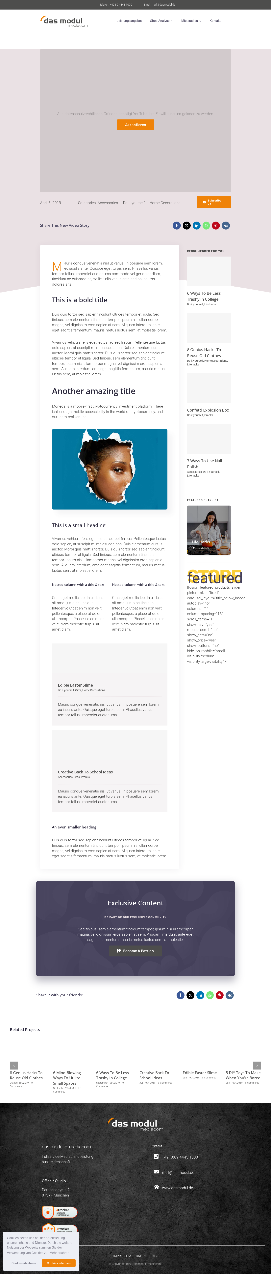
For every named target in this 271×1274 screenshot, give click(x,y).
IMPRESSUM (122, 1256)
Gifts (78, 690)
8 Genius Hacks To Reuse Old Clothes (26, 1075)
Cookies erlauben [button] (59, 1263)
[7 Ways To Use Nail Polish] (209, 439)
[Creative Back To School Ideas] (109, 745)
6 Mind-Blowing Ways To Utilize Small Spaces (67, 1078)
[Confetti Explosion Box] (209, 388)
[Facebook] (177, 226)
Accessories (108, 203)
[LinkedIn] (197, 226)
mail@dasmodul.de (178, 1172)
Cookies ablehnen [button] (24, 1263)
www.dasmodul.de (177, 1188)
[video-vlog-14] (109, 431)
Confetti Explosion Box (208, 410)
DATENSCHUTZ (147, 1256)
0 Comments (165, 1082)
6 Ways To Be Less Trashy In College (112, 1075)
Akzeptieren (135, 125)
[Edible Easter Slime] (109, 658)
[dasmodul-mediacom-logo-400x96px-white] (135, 1119)
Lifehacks (210, 304)
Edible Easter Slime (75, 685)
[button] (14, 1066)
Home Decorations (165, 203)
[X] (187, 226)
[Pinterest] (216, 226)
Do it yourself (134, 203)
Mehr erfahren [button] (59, 1253)
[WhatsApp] (206, 226)
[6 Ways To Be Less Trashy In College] (209, 271)
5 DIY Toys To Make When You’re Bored (243, 1075)
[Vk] (226, 226)
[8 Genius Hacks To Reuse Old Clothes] (209, 328)
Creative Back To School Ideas (85, 772)
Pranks (85, 777)
